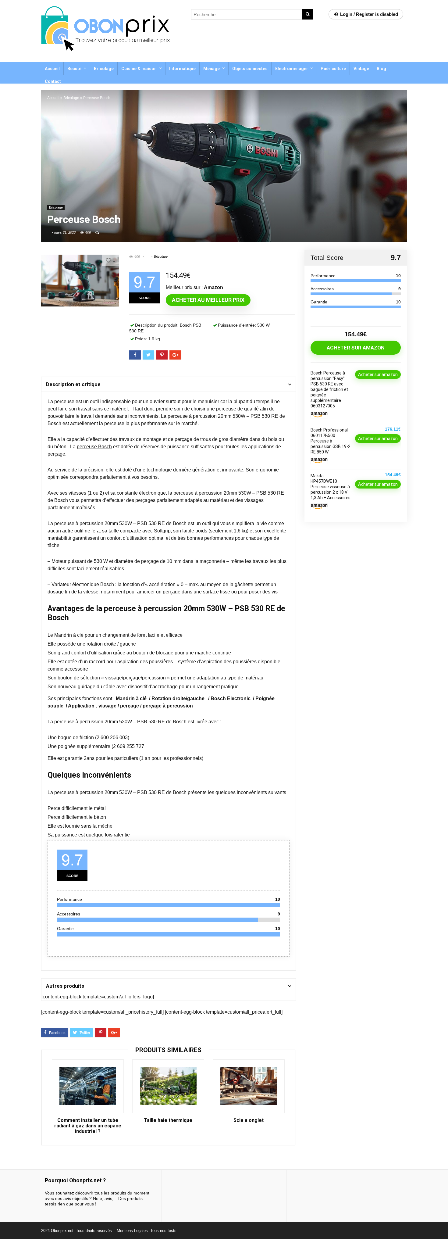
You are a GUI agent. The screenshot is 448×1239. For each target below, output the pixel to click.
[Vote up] (108, 260)
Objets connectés (250, 68)
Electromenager (291, 68)
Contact (53, 81)
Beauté (74, 68)
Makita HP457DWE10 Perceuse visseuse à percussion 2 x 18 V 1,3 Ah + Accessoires (330, 486)
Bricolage (104, 68)
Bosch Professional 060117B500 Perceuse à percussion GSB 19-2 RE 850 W (330, 441)
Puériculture (333, 68)
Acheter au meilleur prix (208, 300)
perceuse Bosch (94, 446)
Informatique (182, 68)
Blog (381, 68)
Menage (211, 68)
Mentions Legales (132, 1230)
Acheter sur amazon (356, 348)
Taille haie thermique (168, 1120)
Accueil (52, 68)
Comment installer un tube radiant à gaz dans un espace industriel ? (87, 1126)
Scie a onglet (248, 1120)
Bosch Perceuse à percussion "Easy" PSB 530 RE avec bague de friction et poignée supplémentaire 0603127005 (329, 389)
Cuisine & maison (139, 68)
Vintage (361, 68)
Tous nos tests (163, 1230)
